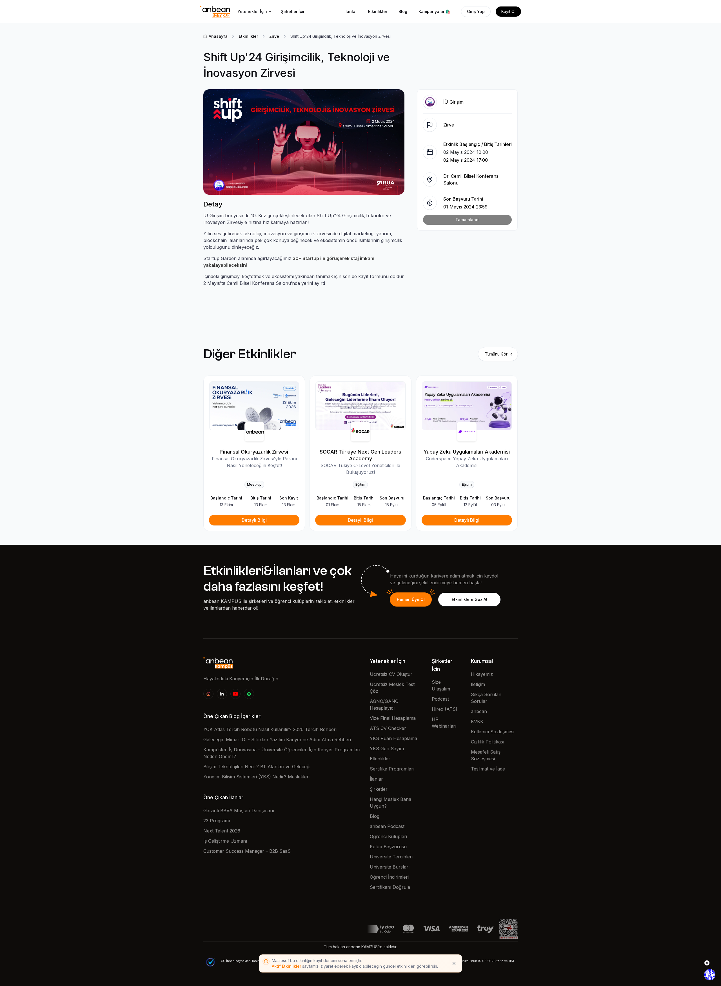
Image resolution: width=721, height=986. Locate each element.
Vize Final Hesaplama (393, 718)
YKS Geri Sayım (387, 748)
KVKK (477, 721)
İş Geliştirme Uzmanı (225, 841)
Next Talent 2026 (221, 831)
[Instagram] (208, 694)
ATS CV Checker (388, 728)
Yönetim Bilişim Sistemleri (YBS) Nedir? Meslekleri (256, 777)
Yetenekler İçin (252, 11)
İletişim (478, 684)
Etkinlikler (377, 11)
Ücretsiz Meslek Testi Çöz (392, 687)
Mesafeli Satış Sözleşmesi (485, 755)
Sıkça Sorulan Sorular (486, 698)
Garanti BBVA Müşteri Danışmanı (238, 810)
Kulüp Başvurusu (388, 846)
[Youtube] (235, 694)
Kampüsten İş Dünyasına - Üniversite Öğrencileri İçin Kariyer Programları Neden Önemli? (281, 753)
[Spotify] (249, 694)
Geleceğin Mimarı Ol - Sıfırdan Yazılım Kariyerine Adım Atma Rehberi (277, 739)
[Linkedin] (222, 694)
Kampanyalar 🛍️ (434, 11)
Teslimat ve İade (488, 769)
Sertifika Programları (392, 769)
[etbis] (508, 928)
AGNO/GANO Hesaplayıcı (384, 704)
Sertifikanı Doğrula (390, 887)
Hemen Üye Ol (411, 599)
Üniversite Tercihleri (391, 857)
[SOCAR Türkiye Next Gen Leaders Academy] (360, 405)
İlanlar (350, 11)
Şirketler (379, 789)
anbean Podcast (387, 826)
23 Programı (216, 820)
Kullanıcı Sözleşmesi (492, 731)
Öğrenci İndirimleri (389, 877)
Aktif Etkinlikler (286, 966)
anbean (479, 711)
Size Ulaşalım (441, 685)
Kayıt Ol (508, 11)
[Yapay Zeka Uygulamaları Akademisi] (467, 405)
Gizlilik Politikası (487, 742)
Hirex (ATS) (444, 709)
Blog (403, 11)
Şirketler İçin (293, 11)
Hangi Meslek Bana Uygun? (390, 802)
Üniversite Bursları (390, 867)
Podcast (440, 699)
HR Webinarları (444, 722)
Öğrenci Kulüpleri (388, 836)
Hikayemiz (482, 674)
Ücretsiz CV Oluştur (391, 674)
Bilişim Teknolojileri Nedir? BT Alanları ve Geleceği (256, 766)
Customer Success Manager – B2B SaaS (247, 851)
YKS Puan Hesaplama (393, 738)
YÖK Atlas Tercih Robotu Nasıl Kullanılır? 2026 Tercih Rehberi (270, 729)
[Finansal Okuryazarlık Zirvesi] (254, 405)
